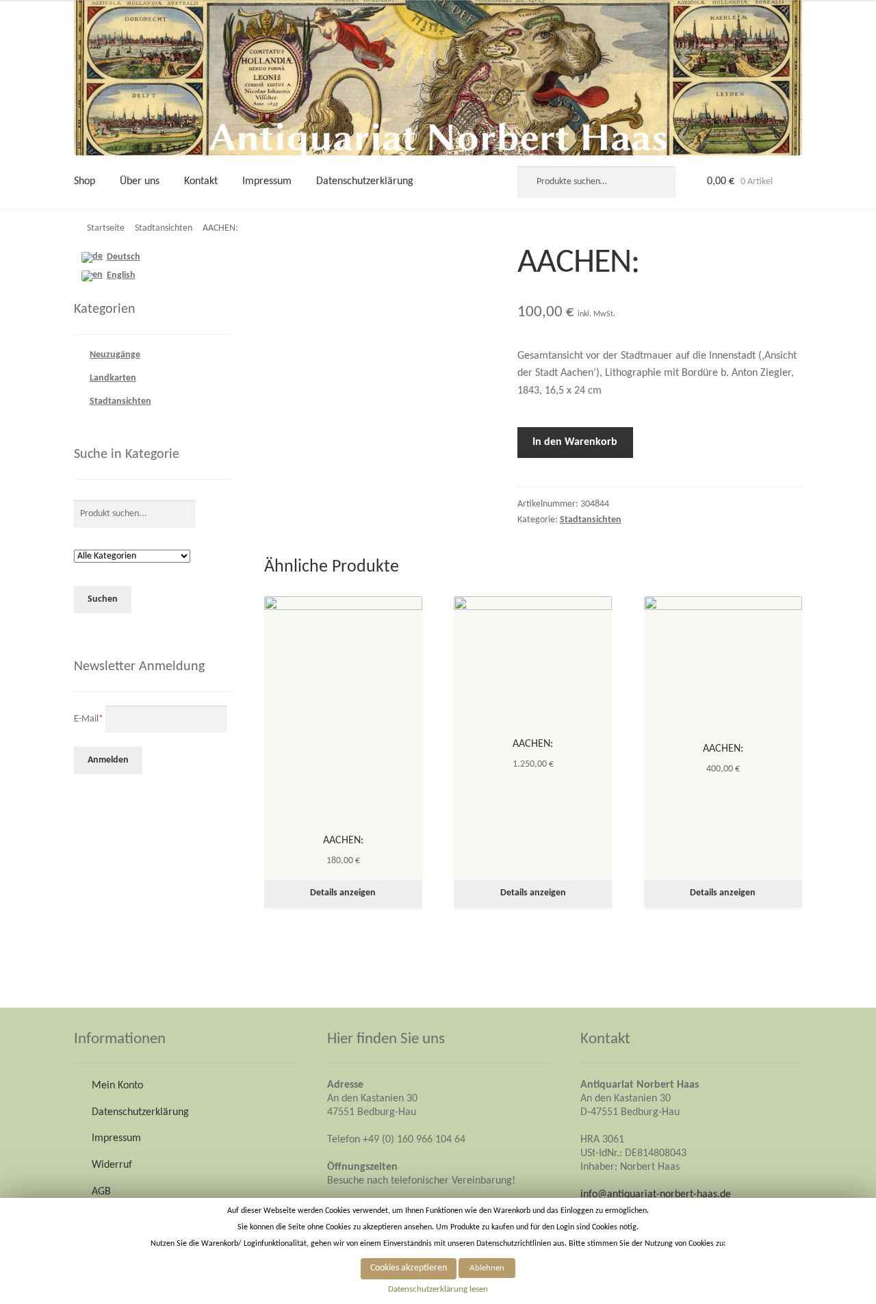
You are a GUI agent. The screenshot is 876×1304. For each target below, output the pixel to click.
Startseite (106, 228)
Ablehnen (486, 1268)
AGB (101, 1191)
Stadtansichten (163, 228)
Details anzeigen (343, 893)
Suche (657, 182)
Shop (84, 181)
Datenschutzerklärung (364, 181)
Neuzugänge (115, 355)
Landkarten (113, 378)
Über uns (139, 181)
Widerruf (112, 1165)
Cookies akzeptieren (408, 1268)
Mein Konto (117, 1085)
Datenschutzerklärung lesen (438, 1289)
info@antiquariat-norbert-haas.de (655, 1194)
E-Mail (88, 718)
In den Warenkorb (574, 442)
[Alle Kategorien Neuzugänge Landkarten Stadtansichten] (132, 557)
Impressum (267, 181)
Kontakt (201, 181)
